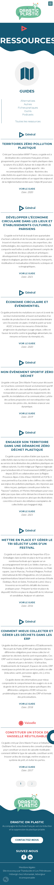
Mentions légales (27, 867)
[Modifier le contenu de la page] (6, 879)
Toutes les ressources (27, 121)
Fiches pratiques (28, 107)
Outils (27, 111)
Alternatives (28, 101)
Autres (28, 104)
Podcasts (27, 114)
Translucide (27, 870)
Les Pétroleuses (43, 870)
